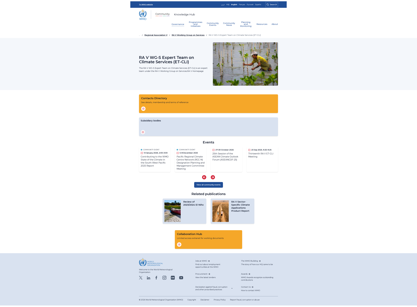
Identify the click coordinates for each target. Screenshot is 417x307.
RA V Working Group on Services (188, 35)
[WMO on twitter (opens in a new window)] (140, 277)
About (275, 24)
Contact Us (246, 287)
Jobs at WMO (201, 261)
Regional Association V (155, 35)
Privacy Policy (220, 300)
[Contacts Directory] (143, 109)
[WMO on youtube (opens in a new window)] (181, 277)
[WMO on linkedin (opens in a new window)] (148, 277)
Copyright (191, 300)
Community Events (213, 24)
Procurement (201, 274)
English (234, 5)
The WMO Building (249, 261)
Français (242, 5)
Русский (250, 5)
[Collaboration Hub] (179, 244)
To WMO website (146, 5)
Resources (261, 24)
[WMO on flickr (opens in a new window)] (173, 278)
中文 (227, 5)
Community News (229, 24)
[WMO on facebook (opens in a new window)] (156, 277)
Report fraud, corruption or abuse (245, 300)
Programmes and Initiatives (195, 24)
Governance (178, 24)
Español (258, 5)
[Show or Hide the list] (143, 132)
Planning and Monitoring (246, 24)
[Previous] (204, 177)
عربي (223, 5)
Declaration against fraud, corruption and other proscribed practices (211, 288)
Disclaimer (204, 300)
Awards (244, 274)
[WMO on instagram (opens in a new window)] (164, 278)
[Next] (213, 177)
